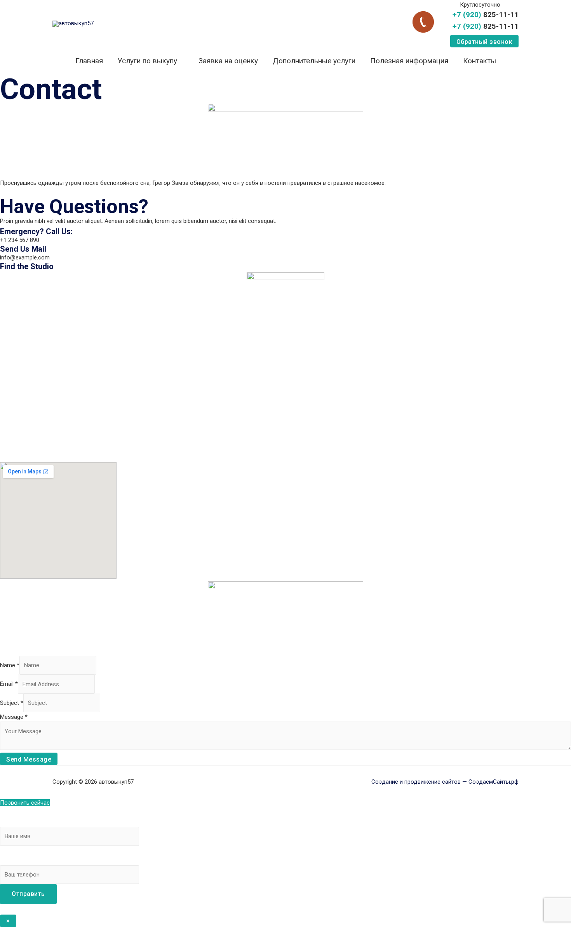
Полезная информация (409, 60)
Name (9, 665)
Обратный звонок (484, 41)
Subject (11, 702)
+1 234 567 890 (19, 240)
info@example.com (25, 257)
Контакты (479, 60)
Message (14, 716)
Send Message (28, 759)
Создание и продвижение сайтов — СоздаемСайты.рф (445, 781)
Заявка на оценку (228, 60)
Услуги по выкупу (147, 60)
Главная (89, 60)
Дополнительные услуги (314, 60)
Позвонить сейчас (25, 802)
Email (9, 684)
